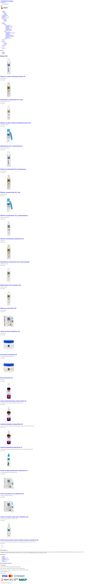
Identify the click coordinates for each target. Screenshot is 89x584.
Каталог (3, 23)
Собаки (5, 12)
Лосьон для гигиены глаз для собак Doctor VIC (12, 493)
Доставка (3, 41)
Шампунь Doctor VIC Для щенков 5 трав (10, 285)
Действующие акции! (5, 559)
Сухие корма (8, 25)
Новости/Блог (4, 18)
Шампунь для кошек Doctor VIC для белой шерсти (13, 169)
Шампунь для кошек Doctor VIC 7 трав (10, 192)
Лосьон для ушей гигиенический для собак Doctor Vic (14, 470)
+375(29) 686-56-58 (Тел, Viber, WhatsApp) (7, 1)
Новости (5, 20)
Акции (5, 19)
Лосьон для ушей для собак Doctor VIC (10, 331)
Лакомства (7, 33)
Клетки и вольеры (9, 30)
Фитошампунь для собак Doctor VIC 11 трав (11, 99)
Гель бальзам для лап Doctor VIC (8, 354)
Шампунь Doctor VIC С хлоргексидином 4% (11, 146)
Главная (3, 11)
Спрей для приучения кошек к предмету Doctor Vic (13, 400)
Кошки (5, 13)
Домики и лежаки (9, 29)
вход (3, 3)
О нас (3, 17)
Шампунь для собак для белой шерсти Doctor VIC (13, 76)
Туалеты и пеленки (9, 27)
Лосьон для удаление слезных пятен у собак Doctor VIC (14, 516)
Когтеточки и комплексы (10, 36)
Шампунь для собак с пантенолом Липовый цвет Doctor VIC (15, 122)
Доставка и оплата (5, 15)
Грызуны (5, 14)
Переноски (7, 28)
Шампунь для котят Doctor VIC (8, 308)
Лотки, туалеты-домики (9, 35)
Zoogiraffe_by (3, 2)
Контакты (3, 16)
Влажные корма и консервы (10, 32)
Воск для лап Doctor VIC (6, 377)
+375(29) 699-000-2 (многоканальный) (7, 0)
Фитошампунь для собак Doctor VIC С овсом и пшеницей (14, 261)
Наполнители (8, 34)
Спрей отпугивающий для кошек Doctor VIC (11, 424)
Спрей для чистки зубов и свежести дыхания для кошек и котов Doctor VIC (19, 539)
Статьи (5, 21)
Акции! (3, 40)
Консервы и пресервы (9, 26)
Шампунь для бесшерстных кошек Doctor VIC (12, 238)
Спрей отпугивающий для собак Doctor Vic (11, 447)
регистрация (6, 3)
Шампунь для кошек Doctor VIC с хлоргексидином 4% (14, 215)
